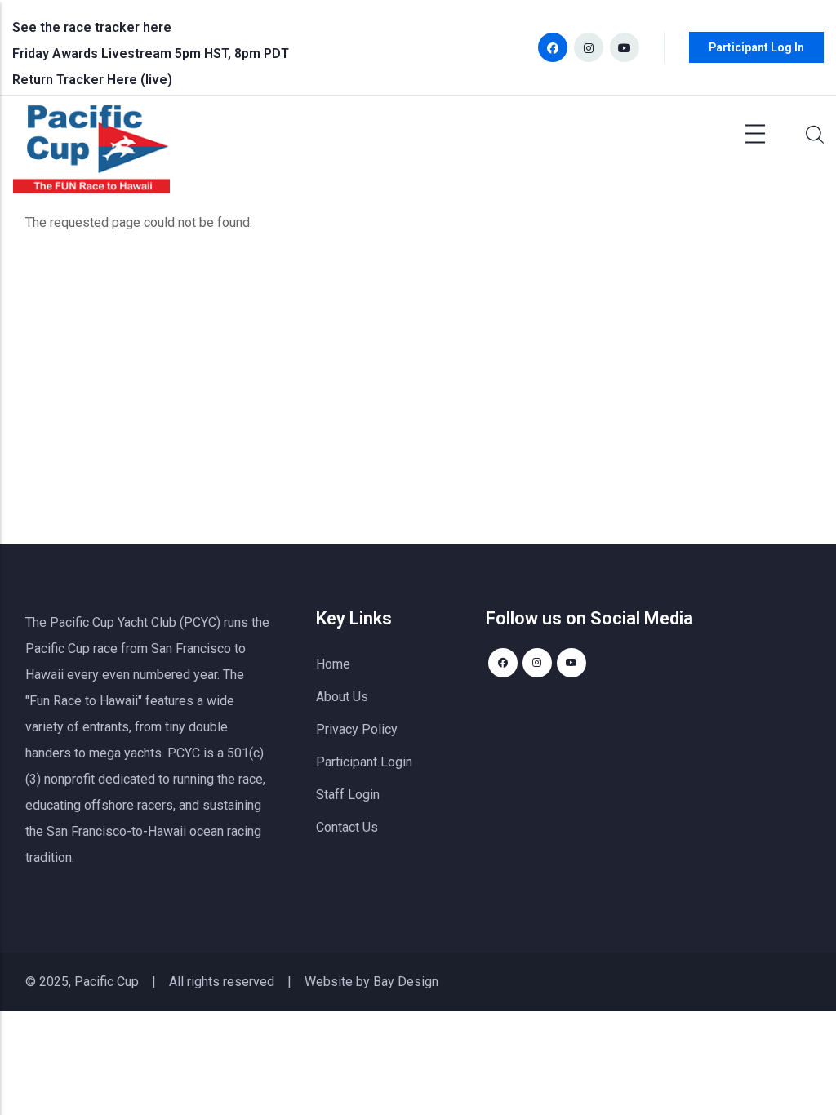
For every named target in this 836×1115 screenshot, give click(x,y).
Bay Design (405, 981)
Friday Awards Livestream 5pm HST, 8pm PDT (150, 53)
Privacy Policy (357, 729)
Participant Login (364, 762)
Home (333, 664)
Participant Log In (756, 47)
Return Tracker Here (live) (92, 79)
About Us (342, 696)
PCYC (183, 753)
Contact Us (347, 827)
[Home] (91, 153)
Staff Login (348, 794)
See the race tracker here (91, 27)
